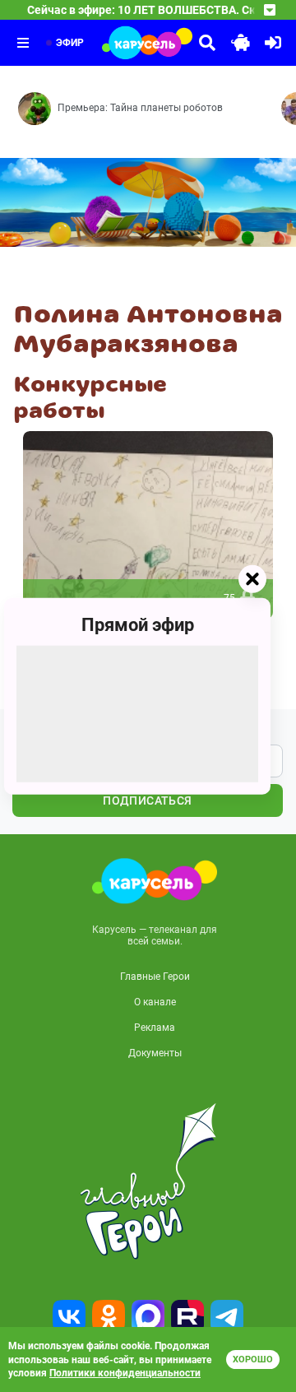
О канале (155, 1002)
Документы (155, 1053)
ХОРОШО (253, 1359)
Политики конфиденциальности (125, 1373)
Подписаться (147, 800)
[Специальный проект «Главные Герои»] (148, 1181)
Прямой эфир (137, 625)
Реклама (154, 1027)
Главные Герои (155, 976)
